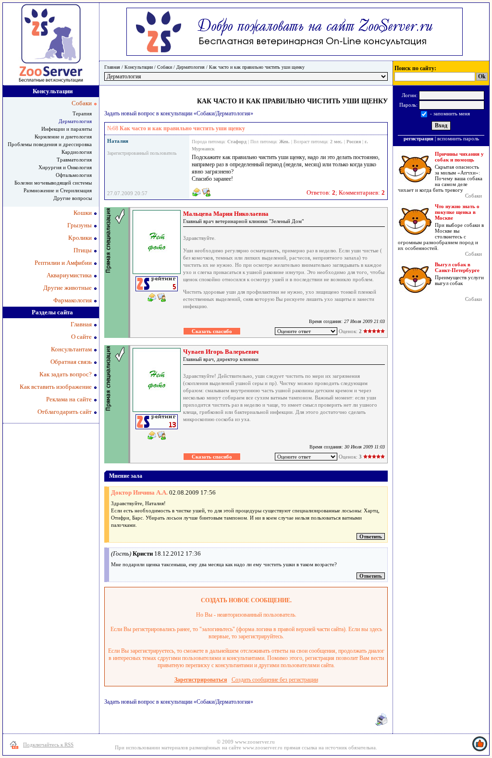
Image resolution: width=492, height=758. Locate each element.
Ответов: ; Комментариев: (346, 192)
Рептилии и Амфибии (63, 262)
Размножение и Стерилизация (58, 190)
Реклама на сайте (69, 399)
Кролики (80, 237)
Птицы (83, 250)
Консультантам (71, 349)
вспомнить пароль (458, 138)
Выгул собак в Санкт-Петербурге (457, 267)
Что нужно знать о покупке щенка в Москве (457, 212)
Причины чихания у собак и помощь (459, 156)
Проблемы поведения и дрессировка (50, 144)
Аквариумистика (69, 275)
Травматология (74, 159)
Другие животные (67, 287)
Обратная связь (71, 361)
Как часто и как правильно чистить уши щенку (257, 67)
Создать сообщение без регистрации (275, 679)
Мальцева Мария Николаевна (226, 213)
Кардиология (77, 152)
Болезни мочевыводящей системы (53, 183)
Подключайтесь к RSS (48, 744)
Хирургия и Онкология (65, 167)
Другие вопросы (72, 198)
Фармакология (72, 300)
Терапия (82, 113)
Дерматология (190, 67)
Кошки (83, 212)
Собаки (164, 67)
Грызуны (79, 225)
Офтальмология (74, 175)
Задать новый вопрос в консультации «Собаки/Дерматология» (178, 113)
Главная (112, 67)
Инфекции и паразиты (66, 129)
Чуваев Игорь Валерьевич (220, 351)
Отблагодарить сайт (64, 411)
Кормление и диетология (63, 136)
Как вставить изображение (56, 386)
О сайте (81, 336)
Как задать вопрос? (65, 374)
